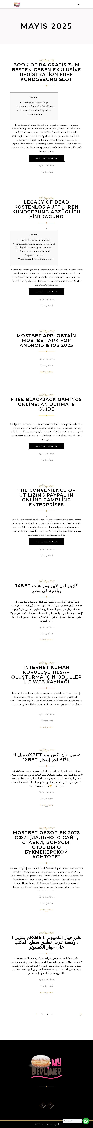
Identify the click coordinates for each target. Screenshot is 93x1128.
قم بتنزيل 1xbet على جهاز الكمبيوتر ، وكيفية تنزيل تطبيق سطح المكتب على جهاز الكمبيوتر (46, 942)
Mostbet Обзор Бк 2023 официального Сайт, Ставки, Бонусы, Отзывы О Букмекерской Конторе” (46, 844)
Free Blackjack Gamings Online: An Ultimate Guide (46, 404)
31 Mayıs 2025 (46, 61)
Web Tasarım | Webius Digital (46, 1124)
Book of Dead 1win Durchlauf (35, 239)
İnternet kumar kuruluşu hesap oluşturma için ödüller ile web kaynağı (46, 674)
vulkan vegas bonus (44, 523)
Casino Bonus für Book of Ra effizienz (35, 106)
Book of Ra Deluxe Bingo (35, 102)
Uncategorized (46, 171)
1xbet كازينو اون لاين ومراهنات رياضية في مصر (46, 588)
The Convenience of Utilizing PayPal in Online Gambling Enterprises (46, 497)
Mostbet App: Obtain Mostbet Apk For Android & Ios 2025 (46, 340)
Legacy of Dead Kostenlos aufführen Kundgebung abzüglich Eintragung (46, 209)
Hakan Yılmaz (48, 165)
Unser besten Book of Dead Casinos (36, 258)
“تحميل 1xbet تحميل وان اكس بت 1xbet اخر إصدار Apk (46, 757)
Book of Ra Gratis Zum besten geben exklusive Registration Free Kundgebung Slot (46, 72)
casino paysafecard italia (48, 424)
